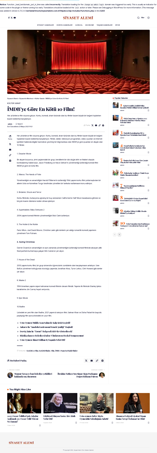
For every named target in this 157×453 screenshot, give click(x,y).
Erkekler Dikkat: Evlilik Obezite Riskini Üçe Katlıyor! (133, 212)
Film (52, 351)
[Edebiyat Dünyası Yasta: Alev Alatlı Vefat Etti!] (60, 403)
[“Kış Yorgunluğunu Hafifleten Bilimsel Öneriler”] (115, 185)
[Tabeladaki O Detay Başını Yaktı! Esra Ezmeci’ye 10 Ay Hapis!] (115, 198)
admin (10, 124)
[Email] (96, 125)
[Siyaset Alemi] (78, 17)
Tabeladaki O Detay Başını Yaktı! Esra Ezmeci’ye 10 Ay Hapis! (133, 199)
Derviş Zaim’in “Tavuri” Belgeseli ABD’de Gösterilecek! (46, 331)
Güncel (120, 411)
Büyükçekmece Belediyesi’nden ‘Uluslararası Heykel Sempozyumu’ (52, 335)
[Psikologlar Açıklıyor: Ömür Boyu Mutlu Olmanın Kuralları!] (115, 172)
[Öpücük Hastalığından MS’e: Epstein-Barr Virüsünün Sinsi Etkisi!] (115, 132)
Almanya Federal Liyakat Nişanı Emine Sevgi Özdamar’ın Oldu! (131, 417)
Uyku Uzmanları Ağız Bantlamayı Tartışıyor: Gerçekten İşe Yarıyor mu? (135, 225)
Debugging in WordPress (112, 8)
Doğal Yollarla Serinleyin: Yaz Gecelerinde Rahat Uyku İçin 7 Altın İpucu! (133, 148)
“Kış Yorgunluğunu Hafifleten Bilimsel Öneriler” (132, 187)
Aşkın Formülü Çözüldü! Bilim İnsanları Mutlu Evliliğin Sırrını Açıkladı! (134, 107)
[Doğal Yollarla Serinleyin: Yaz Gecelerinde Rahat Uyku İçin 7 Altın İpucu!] (115, 145)
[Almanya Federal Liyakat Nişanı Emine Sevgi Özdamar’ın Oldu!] (133, 403)
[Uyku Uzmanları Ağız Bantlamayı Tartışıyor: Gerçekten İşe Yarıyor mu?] (115, 223)
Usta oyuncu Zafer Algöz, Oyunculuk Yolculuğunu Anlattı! (94, 417)
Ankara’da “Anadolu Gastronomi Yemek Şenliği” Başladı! (46, 327)
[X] (11, 18)
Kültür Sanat (14, 103)
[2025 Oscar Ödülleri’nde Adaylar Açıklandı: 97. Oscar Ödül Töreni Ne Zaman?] (24, 403)
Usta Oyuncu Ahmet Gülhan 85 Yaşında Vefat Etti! (42, 340)
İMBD (57, 351)
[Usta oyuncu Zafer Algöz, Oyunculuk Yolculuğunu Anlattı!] (97, 403)
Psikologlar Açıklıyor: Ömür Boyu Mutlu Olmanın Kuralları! (134, 174)
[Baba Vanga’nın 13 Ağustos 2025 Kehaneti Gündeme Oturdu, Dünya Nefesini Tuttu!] (115, 118)
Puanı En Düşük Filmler (69, 351)
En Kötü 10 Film (32, 351)
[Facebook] (9, 18)
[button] (138, 18)
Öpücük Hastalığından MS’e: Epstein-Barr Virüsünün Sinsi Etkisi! (133, 134)
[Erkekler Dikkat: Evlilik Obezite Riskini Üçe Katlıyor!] (115, 210)
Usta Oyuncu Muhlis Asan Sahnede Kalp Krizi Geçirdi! (45, 322)
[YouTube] (14, 18)
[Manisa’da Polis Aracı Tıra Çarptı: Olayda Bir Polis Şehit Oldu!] (115, 160)
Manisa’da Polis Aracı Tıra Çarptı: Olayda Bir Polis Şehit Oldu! (134, 161)
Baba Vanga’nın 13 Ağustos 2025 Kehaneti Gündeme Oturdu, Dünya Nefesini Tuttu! (133, 120)
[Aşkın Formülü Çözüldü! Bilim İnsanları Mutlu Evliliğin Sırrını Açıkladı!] (115, 105)
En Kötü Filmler (44, 351)
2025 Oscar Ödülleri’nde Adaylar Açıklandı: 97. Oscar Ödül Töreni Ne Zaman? (22, 419)
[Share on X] (92, 125)
